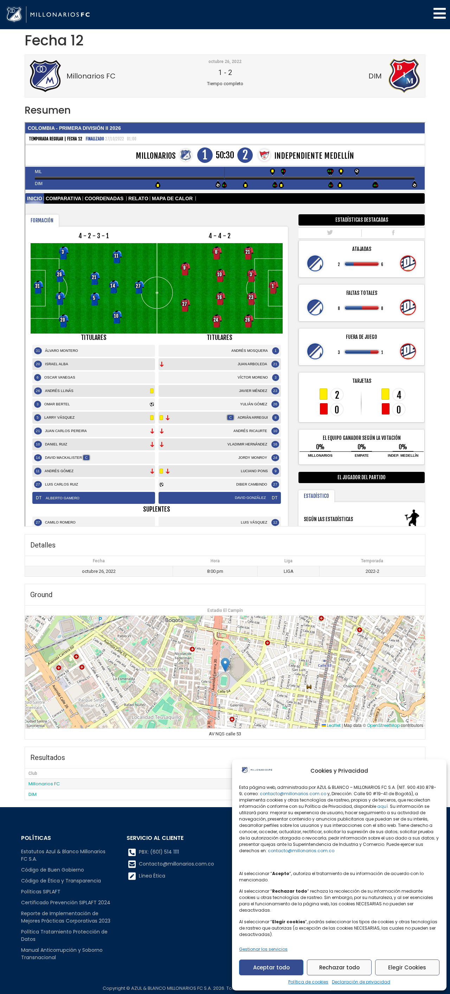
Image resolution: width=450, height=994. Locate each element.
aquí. (383, 806)
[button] (225, 665)
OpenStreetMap (383, 725)
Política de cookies (308, 982)
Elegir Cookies (407, 967)
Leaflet (333, 725)
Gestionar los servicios (263, 949)
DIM (32, 794)
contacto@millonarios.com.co (293, 794)
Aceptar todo (271, 967)
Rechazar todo (339, 967)
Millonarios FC (44, 783)
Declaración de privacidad (361, 982)
